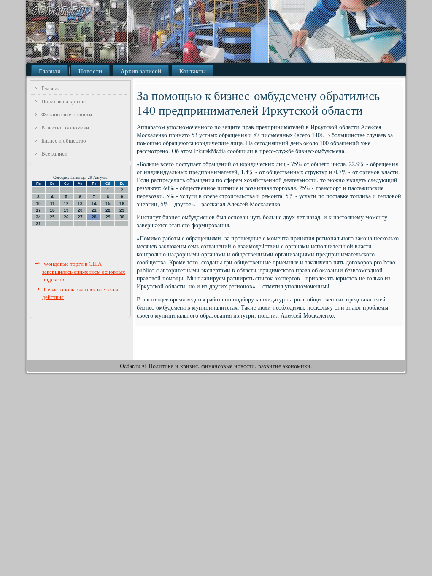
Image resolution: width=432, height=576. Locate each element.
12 (66, 203)
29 (108, 217)
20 (80, 210)
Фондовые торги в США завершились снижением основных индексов (83, 271)
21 (94, 210)
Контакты (192, 71)
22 (108, 210)
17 (38, 210)
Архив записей (140, 71)
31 (38, 223)
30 (121, 217)
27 (80, 217)
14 (94, 203)
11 (52, 203)
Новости (90, 71)
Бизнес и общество (63, 140)
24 (38, 217)
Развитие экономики (65, 127)
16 (121, 203)
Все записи (54, 153)
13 (80, 203)
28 (94, 217)
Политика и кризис (63, 101)
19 (66, 210)
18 (52, 210)
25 (52, 217)
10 (38, 203)
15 (108, 203)
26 (66, 217)
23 (121, 210)
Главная (49, 71)
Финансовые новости (66, 114)
